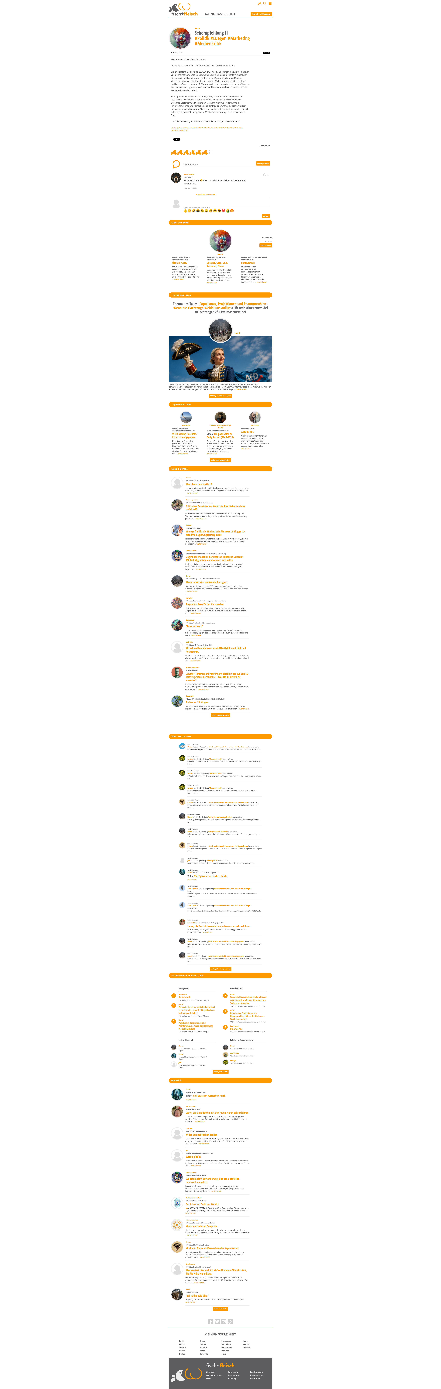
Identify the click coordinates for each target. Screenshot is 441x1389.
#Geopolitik (211, 259)
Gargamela (190, 620)
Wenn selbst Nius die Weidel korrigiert (206, 582)
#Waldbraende (198, 1153)
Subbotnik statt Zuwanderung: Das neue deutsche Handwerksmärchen (212, 1180)
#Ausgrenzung (178, 430)
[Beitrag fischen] (263, 163)
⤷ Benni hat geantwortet (205, 194)
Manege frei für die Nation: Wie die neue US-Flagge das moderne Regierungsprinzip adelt (215, 533)
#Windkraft (208, 1153)
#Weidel (203, 1201)
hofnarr (189, 525)
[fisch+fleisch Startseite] (220, 9)
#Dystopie (206, 1245)
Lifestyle (204, 1354)
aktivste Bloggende (186, 1040)
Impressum (233, 1372)
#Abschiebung (206, 503)
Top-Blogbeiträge (181, 404)
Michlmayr (255, 425)
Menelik (189, 598)
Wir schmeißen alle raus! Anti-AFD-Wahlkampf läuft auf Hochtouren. (216, 649)
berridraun (234, 1053)
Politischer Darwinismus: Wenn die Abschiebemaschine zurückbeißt (215, 507)
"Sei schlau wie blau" (197, 1295)
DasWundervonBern (193, 1198)
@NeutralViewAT (192, 667)
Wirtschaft (226, 1344)
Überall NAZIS (179, 263)
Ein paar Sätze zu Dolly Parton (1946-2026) (220, 435)
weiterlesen (179, 279)
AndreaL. (189, 642)
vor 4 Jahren (188, 177)
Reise (202, 1341)
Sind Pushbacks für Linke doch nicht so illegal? (232, 889)
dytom (190, 802)
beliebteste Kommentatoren (241, 1040)
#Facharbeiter (200, 1175)
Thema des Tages (181, 294)
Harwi (237, 333)
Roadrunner (190, 1264)
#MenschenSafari (208, 1223)
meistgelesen (184, 988)
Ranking (232, 1378)
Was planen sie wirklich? (199, 484)
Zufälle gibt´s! (211, 861)
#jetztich (176, 1080)
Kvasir (189, 872)
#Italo (253, 428)
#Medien (189, 1131)
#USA (252, 259)
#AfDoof (207, 579)
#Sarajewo (196, 1223)
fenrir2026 (183, 994)
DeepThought (189, 174)
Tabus (203, 1344)
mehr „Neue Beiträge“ (220, 715)
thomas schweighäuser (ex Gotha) (220, 426)
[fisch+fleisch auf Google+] (230, 1321)
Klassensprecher (192, 500)
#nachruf (224, 430)
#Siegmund (210, 601)
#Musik (195, 699)
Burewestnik (248, 263)
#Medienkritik (208, 43)
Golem (188, 478)
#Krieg (216, 257)
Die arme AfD (185, 997)
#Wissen (189, 528)
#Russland (245, 259)
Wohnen (225, 1350)
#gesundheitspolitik (204, 645)
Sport (245, 1341)
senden (266, 216)
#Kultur (210, 430)
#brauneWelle (220, 601)
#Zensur (187, 257)
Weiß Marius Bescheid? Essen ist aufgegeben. (184, 435)
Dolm (188, 1289)
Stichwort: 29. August (197, 702)
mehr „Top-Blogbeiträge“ (220, 460)
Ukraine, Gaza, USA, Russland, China (217, 264)
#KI (193, 1245)
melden (194, 188)
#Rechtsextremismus (206, 623)
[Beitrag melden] (265, 145)
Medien (246, 1344)
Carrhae (189, 1128)
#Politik (202, 38)
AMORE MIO (247, 432)
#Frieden (222, 257)
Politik (182, 1341)
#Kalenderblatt (204, 699)
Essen (202, 1350)
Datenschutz (234, 1375)
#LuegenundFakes (200, 1131)
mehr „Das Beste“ (221, 1072)
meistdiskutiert (236, 988)
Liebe (181, 1344)
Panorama (226, 1341)
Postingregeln (256, 1372)
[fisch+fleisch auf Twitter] (217, 1321)
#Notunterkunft (204, 1267)
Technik (182, 1347)
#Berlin (195, 1267)
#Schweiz (196, 1201)
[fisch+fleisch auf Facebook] (210, 1321)
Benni (197, 28)
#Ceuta (195, 623)
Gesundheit (226, 1347)
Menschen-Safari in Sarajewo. (202, 1226)
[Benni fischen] (265, 245)
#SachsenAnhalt (203, 481)
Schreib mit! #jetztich (261, 14)
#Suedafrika (210, 553)
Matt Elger (186, 425)
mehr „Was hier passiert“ (220, 969)
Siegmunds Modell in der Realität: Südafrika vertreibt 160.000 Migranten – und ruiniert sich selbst (214, 558)
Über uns (210, 1372)
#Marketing (239, 38)
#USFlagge (197, 528)
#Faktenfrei (215, 579)
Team (208, 1378)
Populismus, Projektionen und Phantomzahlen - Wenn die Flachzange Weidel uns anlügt (220, 305)
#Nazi (181, 257)
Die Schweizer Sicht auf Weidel (202, 1204)
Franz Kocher (191, 550)
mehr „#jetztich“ (220, 1308)
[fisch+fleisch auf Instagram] (223, 1321)
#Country (217, 430)
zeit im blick (192, 923)
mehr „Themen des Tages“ (220, 396)
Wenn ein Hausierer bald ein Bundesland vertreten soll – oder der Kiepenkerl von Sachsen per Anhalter (197, 1010)
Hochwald (190, 696)
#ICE (194, 503)
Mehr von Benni (180, 222)
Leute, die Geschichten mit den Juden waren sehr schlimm (218, 926)
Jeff (188, 861)
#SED (199, 1109)
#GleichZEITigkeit (217, 699)
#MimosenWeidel (233, 312)
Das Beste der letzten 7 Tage (187, 975)
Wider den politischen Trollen (220, 817)
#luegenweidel (257, 307)
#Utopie (198, 1245)
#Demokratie (189, 430)
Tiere (223, 1354)
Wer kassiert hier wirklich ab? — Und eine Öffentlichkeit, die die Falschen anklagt (216, 1271)
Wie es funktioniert (215, 1375)
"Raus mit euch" (194, 626)
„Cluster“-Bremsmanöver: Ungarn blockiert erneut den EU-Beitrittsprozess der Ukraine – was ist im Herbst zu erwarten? (217, 677)
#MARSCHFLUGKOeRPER (257, 257)
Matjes (190, 747)
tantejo (190, 759)
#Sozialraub (183, 428)
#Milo (198, 503)
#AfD (194, 481)
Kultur (182, 1354)
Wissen (182, 1350)
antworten (187, 188)
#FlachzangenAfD (208, 312)
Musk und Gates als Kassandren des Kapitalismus (228, 747)
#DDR (194, 1109)
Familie (203, 1347)
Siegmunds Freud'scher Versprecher (205, 604)
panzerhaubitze (192, 1220)
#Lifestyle (238, 307)
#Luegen (218, 38)
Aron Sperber (192, 889)
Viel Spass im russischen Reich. (210, 876)
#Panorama (246, 428)
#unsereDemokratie (180, 259)
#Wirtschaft (190, 1175)
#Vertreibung (220, 553)
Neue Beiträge (179, 468)
